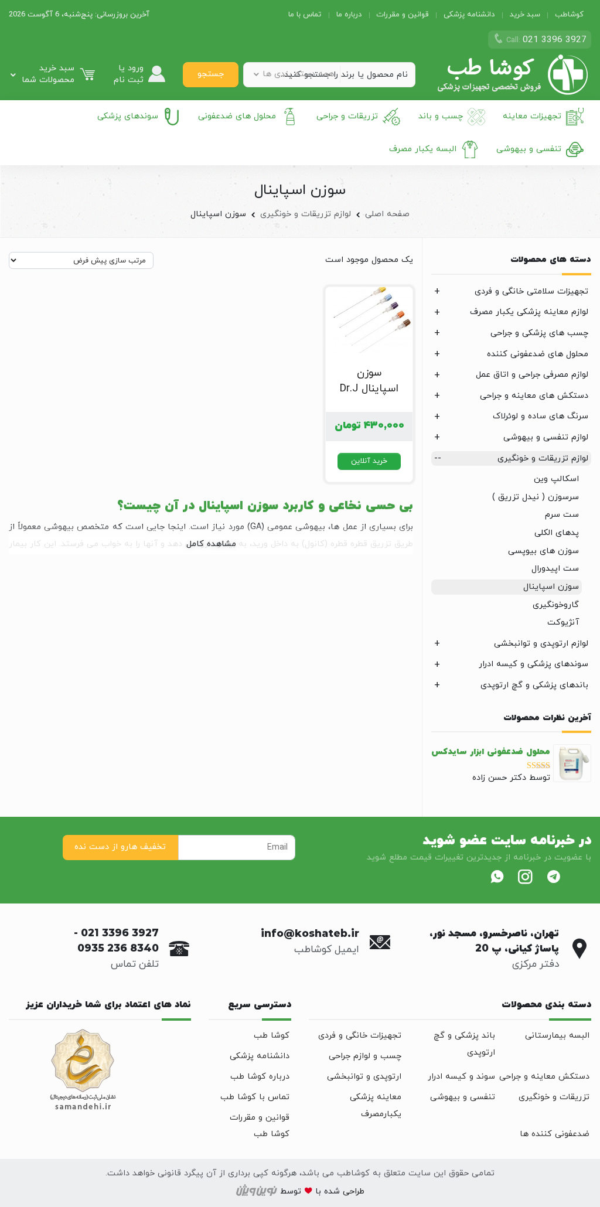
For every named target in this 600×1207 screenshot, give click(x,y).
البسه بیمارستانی (557, 1035)
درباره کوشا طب (259, 1076)
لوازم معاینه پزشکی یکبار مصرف (529, 312)
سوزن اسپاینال (551, 587)
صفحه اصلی (387, 214)
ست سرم (562, 515)
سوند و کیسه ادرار (461, 1076)
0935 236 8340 (118, 949)
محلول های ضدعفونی (237, 116)
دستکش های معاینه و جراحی (534, 396)
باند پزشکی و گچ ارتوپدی (464, 1044)
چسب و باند (440, 116)
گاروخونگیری (556, 605)
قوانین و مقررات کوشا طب (259, 1126)
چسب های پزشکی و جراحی (539, 333)
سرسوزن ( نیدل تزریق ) (535, 497)
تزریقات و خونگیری (554, 1097)
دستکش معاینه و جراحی (544, 1076)
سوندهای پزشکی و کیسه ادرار (533, 664)
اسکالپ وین (556, 479)
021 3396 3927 (120, 934)
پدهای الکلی (556, 533)
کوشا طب (271, 1035)
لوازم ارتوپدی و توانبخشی (541, 643)
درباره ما (349, 14)
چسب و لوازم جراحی (365, 1056)
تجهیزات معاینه (532, 116)
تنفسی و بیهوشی (528, 149)
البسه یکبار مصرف (422, 149)
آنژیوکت (563, 622)
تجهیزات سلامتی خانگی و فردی (531, 291)
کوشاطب (569, 14)
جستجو (210, 74)
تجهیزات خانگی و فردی (359, 1035)
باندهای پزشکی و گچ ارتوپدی (534, 685)
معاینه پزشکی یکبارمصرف (375, 1105)
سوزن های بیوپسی (543, 551)
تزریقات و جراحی (347, 116)
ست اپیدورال (555, 568)
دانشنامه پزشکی (469, 14)
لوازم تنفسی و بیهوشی (545, 437)
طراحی (352, 1191)
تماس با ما (304, 14)
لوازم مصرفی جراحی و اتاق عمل (532, 375)
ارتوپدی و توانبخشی (364, 1076)
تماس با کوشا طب (254, 1097)
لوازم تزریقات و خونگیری (305, 214)
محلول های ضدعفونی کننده (537, 354)
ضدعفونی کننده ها (554, 1134)
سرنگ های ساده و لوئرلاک (540, 416)
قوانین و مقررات (402, 14)
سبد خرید (525, 14)
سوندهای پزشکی (127, 116)
